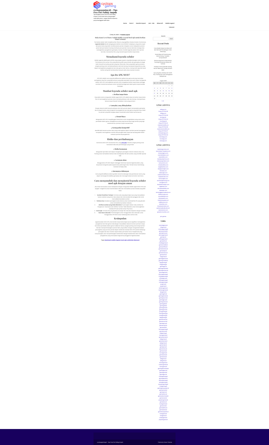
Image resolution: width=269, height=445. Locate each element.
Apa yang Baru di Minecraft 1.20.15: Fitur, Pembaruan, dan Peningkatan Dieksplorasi (162, 74)
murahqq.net (163, 121)
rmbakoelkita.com (163, 165)
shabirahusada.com (163, 200)
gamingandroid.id (163, 268)
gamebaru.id (163, 402)
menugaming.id (163, 313)
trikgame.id (163, 227)
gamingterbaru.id (163, 270)
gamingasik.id (163, 304)
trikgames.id (163, 256)
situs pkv (124, 142)
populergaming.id (163, 384)
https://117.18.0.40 (163, 135)
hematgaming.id (163, 329)
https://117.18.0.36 (163, 111)
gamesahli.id (163, 327)
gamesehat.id (163, 410)
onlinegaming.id (163, 282)
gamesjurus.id (163, 323)
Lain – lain (151, 23)
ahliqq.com (163, 113)
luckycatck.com (163, 163)
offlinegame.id (163, 278)
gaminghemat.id (163, 296)
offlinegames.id (163, 239)
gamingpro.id (163, 374)
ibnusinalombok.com (163, 206)
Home (125, 23)
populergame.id (163, 419)
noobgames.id (163, 404)
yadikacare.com (163, 202)
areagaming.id (163, 315)
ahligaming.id (163, 333)
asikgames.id (163, 343)
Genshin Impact (141, 23)
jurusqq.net (163, 117)
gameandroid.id (163, 231)
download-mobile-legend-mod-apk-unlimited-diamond (122, 240)
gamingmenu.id (163, 302)
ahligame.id (163, 359)
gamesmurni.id (163, 321)
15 (169, 91)
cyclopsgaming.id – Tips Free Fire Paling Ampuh (105, 11)
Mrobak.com (163, 171)
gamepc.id (163, 237)
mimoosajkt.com (163, 178)
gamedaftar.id (163, 408)
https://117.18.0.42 (163, 119)
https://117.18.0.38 (163, 127)
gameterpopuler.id (163, 412)
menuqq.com (163, 141)
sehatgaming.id (163, 382)
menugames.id (163, 335)
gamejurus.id (163, 347)
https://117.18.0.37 (163, 131)
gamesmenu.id (163, 319)
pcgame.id (163, 284)
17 (154, 93)
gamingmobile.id (163, 260)
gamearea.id (163, 357)
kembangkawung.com (163, 180)
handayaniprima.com (163, 159)
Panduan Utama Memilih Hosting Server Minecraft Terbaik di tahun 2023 (163, 68)
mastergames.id (163, 364)
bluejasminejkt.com (163, 169)
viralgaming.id (163, 386)
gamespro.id (163, 392)
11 (157, 91)
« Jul (162, 101)
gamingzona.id (163, 309)
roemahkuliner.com (163, 155)
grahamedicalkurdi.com (163, 208)
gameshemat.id (163, 337)
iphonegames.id (163, 235)
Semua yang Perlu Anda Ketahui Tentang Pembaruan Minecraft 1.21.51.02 (163, 62)
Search (163, 36)
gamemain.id (163, 345)
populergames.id (163, 400)
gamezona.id (163, 351)
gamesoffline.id (163, 247)
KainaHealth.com (163, 198)
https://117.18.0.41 (163, 123)
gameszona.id (163, 331)
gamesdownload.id (163, 396)
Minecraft (160, 23)
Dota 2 (131, 23)
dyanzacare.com (163, 210)
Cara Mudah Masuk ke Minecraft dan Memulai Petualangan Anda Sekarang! (163, 49)
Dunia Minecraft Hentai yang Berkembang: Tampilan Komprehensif (163, 56)
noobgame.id (163, 414)
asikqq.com (163, 109)
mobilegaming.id (163, 276)
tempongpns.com (163, 153)
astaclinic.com (163, 204)
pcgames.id (163, 286)
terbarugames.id (163, 290)
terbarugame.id (163, 288)
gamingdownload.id (163, 368)
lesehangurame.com (163, 149)
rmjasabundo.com (163, 176)
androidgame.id (163, 225)
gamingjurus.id (163, 300)
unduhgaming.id (163, 376)
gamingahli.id (163, 306)
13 (163, 91)
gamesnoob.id (163, 390)
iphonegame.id (163, 272)
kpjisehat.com (163, 186)
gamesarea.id (163, 355)
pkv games (163, 216)
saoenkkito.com (163, 157)
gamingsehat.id (163, 378)
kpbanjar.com (163, 190)
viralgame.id (163, 415)
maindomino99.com (163, 125)
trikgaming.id (163, 264)
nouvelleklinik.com (163, 196)
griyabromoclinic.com (163, 212)
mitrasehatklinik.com (163, 188)
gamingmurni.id (163, 298)
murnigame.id (163, 353)
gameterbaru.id (163, 253)
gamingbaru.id (163, 370)
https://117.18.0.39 (163, 115)
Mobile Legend (169, 23)
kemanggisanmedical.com (163, 192)
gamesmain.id (163, 325)
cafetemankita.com (163, 175)
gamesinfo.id (163, 241)
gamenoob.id (163, 398)
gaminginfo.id (163, 294)
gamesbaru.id (163, 394)
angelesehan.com (163, 167)
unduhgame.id (163, 417)
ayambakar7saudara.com (163, 151)
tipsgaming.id (163, 262)
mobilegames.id (163, 243)
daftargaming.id (163, 380)
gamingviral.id (163, 372)
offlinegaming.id (163, 280)
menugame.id (163, 366)
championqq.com (163, 133)
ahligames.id (163, 339)
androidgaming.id (163, 229)
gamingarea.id (163, 308)
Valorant (171, 27)
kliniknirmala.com (163, 194)
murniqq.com (163, 139)
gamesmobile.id (163, 245)
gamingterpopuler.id (163, 388)
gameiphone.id (163, 233)
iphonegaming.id (163, 274)
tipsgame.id (163, 292)
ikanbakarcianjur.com (163, 184)
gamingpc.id (163, 266)
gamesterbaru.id (163, 249)
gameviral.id (163, 406)
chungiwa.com (163, 182)
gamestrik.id (163, 255)
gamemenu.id (163, 349)
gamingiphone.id (163, 258)
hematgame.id (163, 362)
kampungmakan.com (163, 161)
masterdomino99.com (163, 129)
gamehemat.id (163, 341)
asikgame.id (163, 361)
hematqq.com (163, 137)
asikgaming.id (163, 317)
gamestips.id (163, 251)
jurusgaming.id (163, 311)
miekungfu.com (163, 173)
